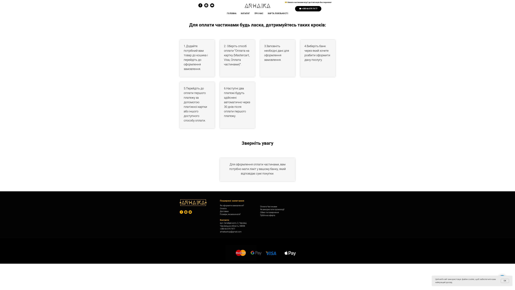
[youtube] (212, 7)
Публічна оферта (267, 215)
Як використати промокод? (272, 209)
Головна (231, 13)
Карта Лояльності (278, 13)
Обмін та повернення (269, 212)
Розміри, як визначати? (230, 214)
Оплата (223, 208)
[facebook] (200, 7)
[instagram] (206, 7)
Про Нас (259, 13)
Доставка (224, 211)
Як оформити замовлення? (232, 205)
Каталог (245, 13)
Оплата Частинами (268, 207)
